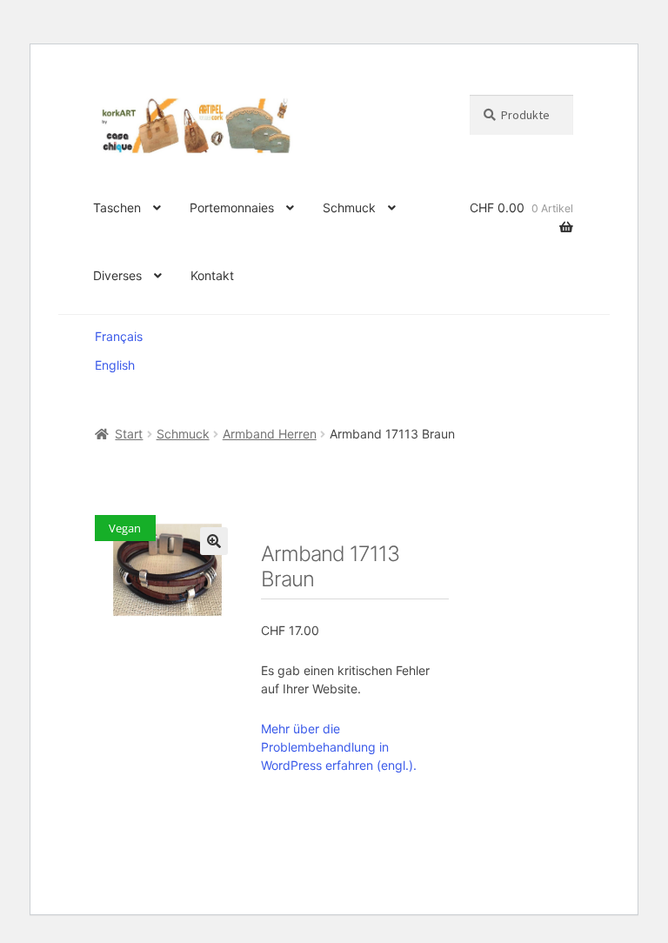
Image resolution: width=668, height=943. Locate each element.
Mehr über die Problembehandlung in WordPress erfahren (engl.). (339, 746)
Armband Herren (270, 433)
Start (129, 433)
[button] (214, 541)
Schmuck (349, 207)
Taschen (117, 207)
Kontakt (212, 275)
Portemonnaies (232, 207)
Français (119, 336)
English (115, 365)
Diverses (117, 275)
